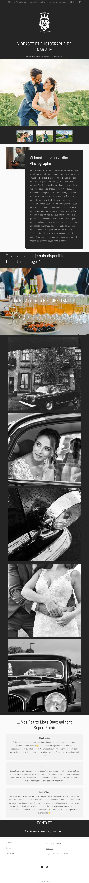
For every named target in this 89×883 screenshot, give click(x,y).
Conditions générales (54, 843)
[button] (7, 22)
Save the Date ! (11, 853)
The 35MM (47, 882)
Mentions (49, 848)
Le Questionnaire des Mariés (57, 853)
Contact (9, 848)
